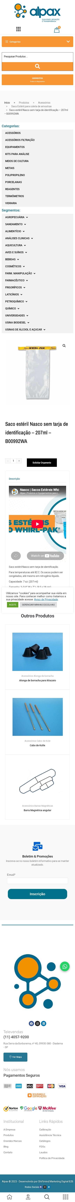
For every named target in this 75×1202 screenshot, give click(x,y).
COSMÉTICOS (13, 266)
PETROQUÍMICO (14, 301)
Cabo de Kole (43, 741)
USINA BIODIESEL (15, 322)
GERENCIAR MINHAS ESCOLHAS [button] (38, 604)
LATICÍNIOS (12, 294)
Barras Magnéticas (43, 805)
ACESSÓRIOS (13, 133)
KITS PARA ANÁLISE (17, 154)
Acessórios (44, 102)
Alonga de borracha (44, 676)
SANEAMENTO (13, 224)
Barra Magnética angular (37, 810)
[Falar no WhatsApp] (65, 966)
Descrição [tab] (14, 479)
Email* (11, 874)
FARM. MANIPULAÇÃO (18, 273)
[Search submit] (37, 66)
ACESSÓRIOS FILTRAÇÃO (20, 140)
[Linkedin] (43, 1023)
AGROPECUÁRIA (14, 217)
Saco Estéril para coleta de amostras (31, 106)
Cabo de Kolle (37, 745)
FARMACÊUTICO (14, 280)
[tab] (14, 480)
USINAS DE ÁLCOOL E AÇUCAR (23, 329)
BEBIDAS (10, 259)
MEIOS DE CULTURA (17, 161)
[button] (64, 346)
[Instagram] (37, 1023)
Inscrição (37, 894)
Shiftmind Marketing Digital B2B (55, 1181)
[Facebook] (31, 1023)
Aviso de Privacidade (46, 599)
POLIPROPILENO (15, 175)
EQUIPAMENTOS (15, 147)
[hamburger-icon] (18, 30)
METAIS (9, 168)
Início (7, 102)
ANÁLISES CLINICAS (17, 238)
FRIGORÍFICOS (13, 287)
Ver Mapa (17, 1057)
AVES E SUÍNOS (14, 252)
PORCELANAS (13, 182)
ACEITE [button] (12, 604)
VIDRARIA (11, 203)
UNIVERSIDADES (15, 315)
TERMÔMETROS (14, 196)
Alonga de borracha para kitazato (37, 680)
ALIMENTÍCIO (13, 231)
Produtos (24, 102)
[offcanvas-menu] (47, 1197)
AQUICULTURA (13, 245)
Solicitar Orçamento (42, 462)
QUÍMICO (10, 308)
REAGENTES (12, 189)
